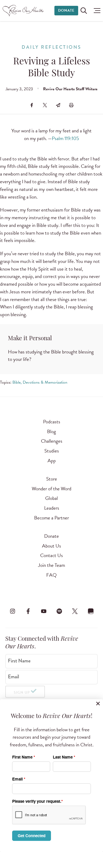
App (52, 460)
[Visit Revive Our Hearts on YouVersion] (90, 611)
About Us (51, 546)
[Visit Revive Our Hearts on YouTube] (43, 611)
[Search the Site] (83, 10)
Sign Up (22, 692)
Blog (51, 431)
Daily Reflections (51, 47)
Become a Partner (51, 518)
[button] (95, 10)
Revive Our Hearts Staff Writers (70, 89)
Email (13, 676)
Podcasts (51, 421)
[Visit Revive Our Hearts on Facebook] (28, 611)
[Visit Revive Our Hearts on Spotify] (59, 611)
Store (51, 479)
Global (51, 498)
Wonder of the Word (51, 488)
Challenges (51, 441)
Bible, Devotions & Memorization (39, 382)
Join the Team (51, 565)
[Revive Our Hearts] (24, 11)
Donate (66, 10)
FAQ (51, 575)
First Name (19, 660)
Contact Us (51, 555)
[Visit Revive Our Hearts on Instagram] (12, 611)
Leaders (51, 508)
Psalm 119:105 (65, 138)
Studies (51, 451)
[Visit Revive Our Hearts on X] (75, 611)
